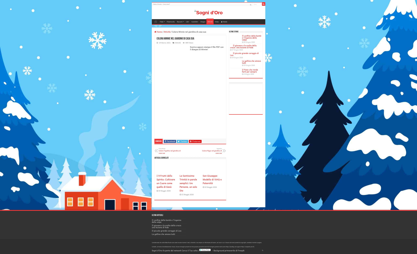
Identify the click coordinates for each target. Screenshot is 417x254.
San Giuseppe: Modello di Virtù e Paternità (212, 179)
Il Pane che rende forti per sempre (250, 70)
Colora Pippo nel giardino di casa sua (212, 151)
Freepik (241, 250)
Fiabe (161, 22)
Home (156, 21)
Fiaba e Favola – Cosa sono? (161, 4)
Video (217, 22)
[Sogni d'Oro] (208, 12)
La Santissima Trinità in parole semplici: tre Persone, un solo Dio (188, 183)
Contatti (154, 247)
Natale (225, 22)
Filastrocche (171, 22)
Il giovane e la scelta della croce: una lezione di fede (243, 46)
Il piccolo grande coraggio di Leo (244, 54)
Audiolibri (194, 22)
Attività (210, 22)
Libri (187, 22)
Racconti (180, 22)
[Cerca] (263, 4)
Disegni (202, 22)
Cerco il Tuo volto (190, 250)
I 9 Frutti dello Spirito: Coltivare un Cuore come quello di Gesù (166, 181)
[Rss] (251, 4)
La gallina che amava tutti (251, 61)
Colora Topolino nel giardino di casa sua (170, 151)
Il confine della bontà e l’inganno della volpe (251, 37)
